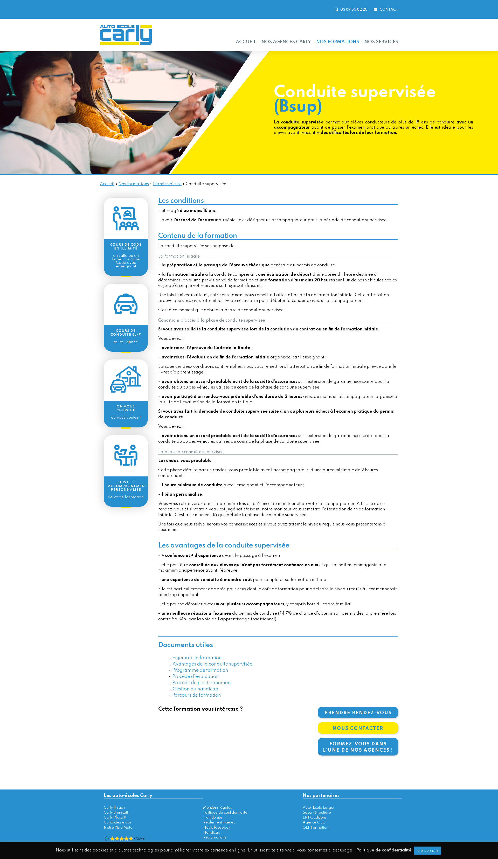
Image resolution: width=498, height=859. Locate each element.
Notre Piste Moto (118, 827)
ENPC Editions (315, 817)
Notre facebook (216, 827)
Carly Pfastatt (115, 817)
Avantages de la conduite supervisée (212, 664)
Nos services (381, 42)
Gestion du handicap (195, 689)
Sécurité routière (317, 812)
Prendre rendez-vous (358, 713)
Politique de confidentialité (225, 812)
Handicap (211, 832)
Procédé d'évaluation (195, 676)
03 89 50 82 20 (354, 9)
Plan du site (212, 817)
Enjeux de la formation (197, 658)
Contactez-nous (117, 822)
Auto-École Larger (319, 807)
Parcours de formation (196, 695)
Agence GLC (314, 822)
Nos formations (337, 42)
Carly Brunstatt (116, 812)
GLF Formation (315, 827)
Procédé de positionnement (202, 683)
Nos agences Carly (286, 42)
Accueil (246, 42)
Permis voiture (167, 184)
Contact (389, 9)
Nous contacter (358, 728)
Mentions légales (217, 807)
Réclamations (214, 837)
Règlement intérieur (220, 822)
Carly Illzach (114, 807)
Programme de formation (200, 670)
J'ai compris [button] (427, 850)
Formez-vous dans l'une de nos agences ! (358, 747)
